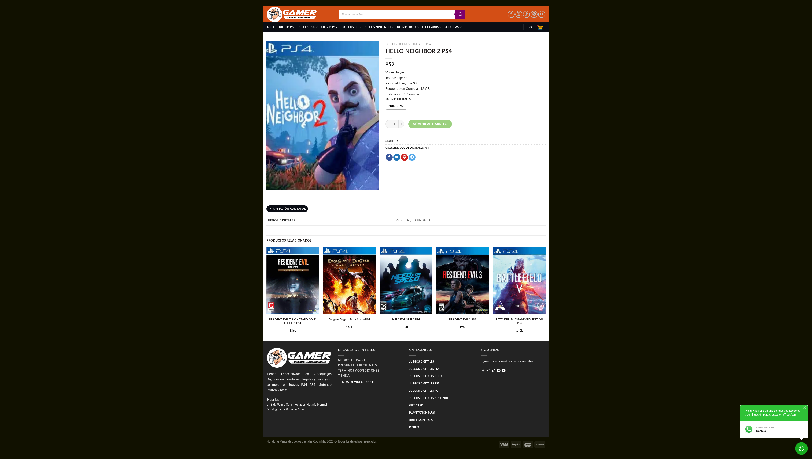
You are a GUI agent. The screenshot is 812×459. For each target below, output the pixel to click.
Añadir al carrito (430, 124)
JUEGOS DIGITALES (398, 99)
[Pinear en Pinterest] (404, 157)
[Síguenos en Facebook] (511, 14)
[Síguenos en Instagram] (518, 14)
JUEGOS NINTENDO (377, 27)
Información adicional (287, 209)
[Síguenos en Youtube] (541, 14)
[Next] (545, 293)
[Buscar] (460, 14)
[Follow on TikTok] (526, 14)
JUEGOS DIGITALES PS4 (415, 44)
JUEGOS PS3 (287, 27)
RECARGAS (451, 27)
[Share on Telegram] (412, 157)
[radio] (396, 106)
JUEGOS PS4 (306, 27)
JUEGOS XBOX (407, 27)
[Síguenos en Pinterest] (534, 14)
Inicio (271, 27)
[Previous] (266, 293)
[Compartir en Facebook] (389, 157)
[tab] (287, 208)
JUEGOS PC (350, 27)
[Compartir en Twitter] (396, 157)
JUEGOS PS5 (329, 27)
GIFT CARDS (430, 27)
